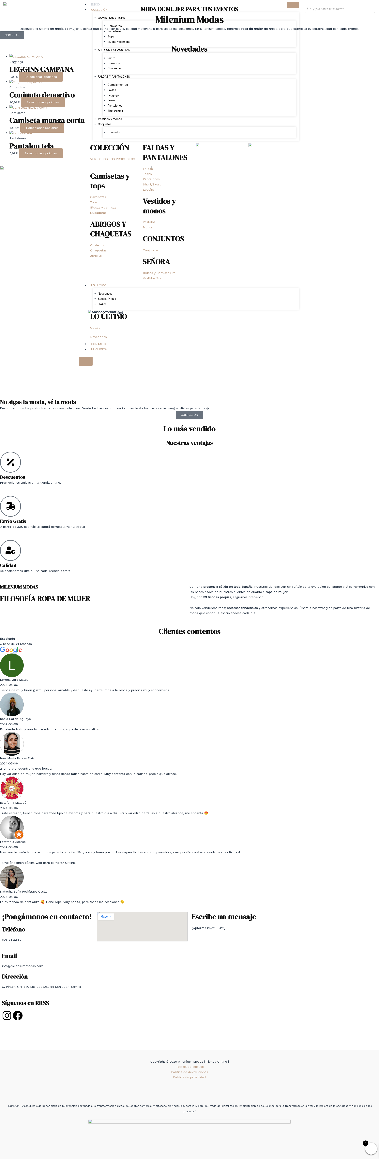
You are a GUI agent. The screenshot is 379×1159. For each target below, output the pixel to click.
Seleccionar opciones (41, 77)
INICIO (95, 4)
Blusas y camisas (119, 42)
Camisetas (115, 26)
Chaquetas (115, 68)
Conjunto (114, 132)
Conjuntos (105, 124)
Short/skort (115, 111)
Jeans (111, 100)
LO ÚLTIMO (98, 285)
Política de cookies (189, 1067)
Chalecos (114, 63)
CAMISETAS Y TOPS (111, 18)
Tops (111, 36)
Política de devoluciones (189, 1072)
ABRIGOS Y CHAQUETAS (114, 50)
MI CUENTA (99, 349)
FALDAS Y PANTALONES (114, 76)
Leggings (113, 95)
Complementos (118, 85)
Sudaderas (114, 31)
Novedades (105, 293)
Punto (111, 58)
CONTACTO (99, 344)
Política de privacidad (189, 1077)
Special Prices (107, 299)
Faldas (112, 90)
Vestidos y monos (110, 119)
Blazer (102, 304)
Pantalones (115, 105)
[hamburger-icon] (293, 5)
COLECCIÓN (99, 10)
